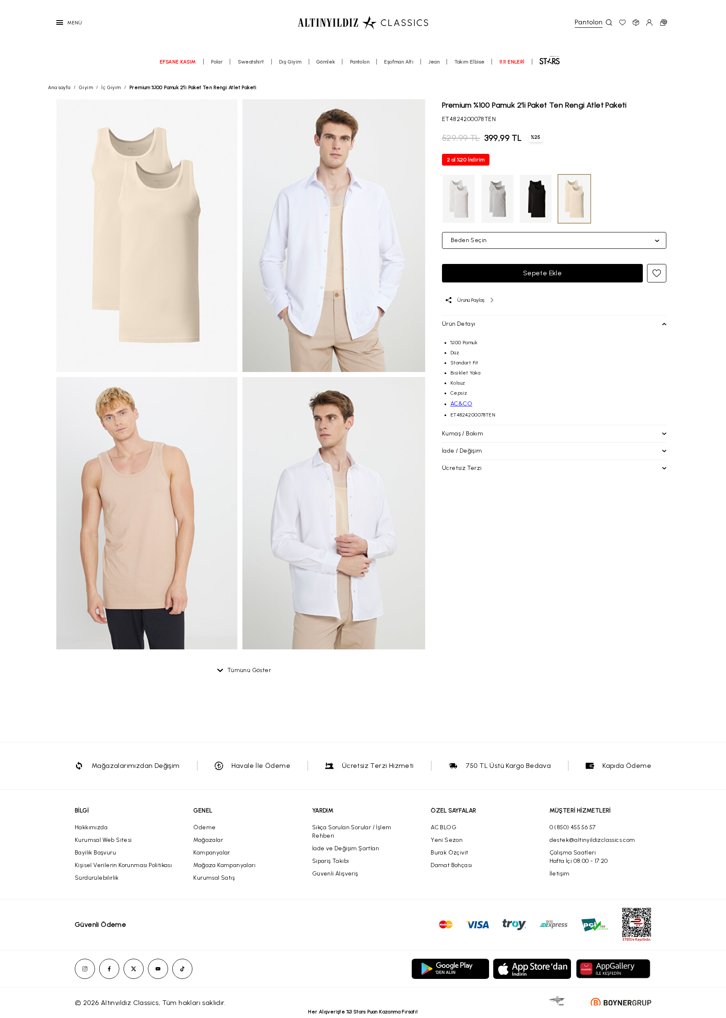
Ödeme (204, 827)
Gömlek (325, 62)
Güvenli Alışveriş (335, 873)
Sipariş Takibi (330, 861)
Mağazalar (208, 840)
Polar (217, 62)
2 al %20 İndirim (465, 160)
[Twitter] (134, 969)
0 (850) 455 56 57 (573, 827)
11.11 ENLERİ (512, 62)
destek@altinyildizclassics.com (592, 840)
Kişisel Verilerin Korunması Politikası (123, 865)
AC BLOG (443, 827)
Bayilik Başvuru (95, 852)
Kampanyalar (211, 852)
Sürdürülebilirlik (97, 877)
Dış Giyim (290, 62)
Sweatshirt (251, 62)
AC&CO (461, 403)
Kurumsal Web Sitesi (103, 840)
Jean (434, 62)
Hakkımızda (91, 827)
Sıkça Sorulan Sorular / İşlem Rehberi (352, 831)
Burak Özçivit (449, 852)
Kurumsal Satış (214, 877)
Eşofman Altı (398, 62)
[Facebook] (109, 969)
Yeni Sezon (447, 840)
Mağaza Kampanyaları (224, 865)
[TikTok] (182, 969)
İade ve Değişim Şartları (345, 848)
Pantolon (359, 62)
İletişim (560, 873)
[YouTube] (158, 969)
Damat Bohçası (451, 865)
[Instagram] (85, 969)
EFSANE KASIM (178, 62)
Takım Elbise (470, 62)
